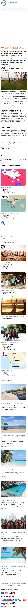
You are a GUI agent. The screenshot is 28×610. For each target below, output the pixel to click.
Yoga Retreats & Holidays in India (12, 403)
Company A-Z (23, 583)
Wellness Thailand (6, 370)
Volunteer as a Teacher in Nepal (10, 342)
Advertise (10, 585)
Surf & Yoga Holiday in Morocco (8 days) (12, 316)
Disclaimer (7, 583)
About (3, 583)
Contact (18, 585)
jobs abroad (16, 135)
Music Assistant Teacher (8, 290)
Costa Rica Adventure (7, 237)
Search (18, 583)
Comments (3, 151)
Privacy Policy (13, 583)
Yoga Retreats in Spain (8, 500)
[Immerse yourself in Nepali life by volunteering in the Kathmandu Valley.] (13, 333)
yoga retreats (23, 95)
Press (14, 585)
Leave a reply (10, 151)
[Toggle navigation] (3, 9)
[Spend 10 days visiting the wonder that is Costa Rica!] (6, 222)
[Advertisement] (14, 30)
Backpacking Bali (6, 187)
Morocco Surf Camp (7, 263)
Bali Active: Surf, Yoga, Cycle (9, 213)
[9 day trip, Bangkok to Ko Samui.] (13, 360)
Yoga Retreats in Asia (8, 470)
